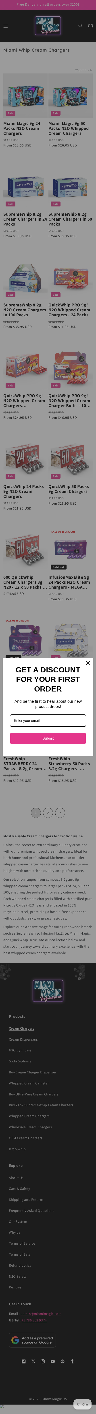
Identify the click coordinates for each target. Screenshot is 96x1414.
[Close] (88, 663)
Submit (48, 738)
